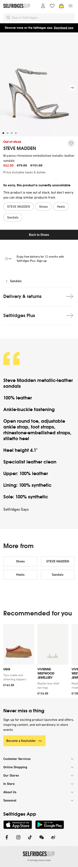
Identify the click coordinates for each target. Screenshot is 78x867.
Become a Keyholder (21, 741)
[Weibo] (53, 840)
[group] (39, 661)
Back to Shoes (39, 235)
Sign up (42, 260)
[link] (17, 677)
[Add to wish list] (71, 143)
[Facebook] (6, 840)
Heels (20, 575)
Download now (63, 28)
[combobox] (42, 17)
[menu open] (70, 6)
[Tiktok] (30, 840)
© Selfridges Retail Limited (39, 860)
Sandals (16, 281)
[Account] (43, 6)
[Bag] (61, 6)
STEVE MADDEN (19, 148)
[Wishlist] (52, 6)
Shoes (20, 561)
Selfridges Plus (19, 315)
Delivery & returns (22, 296)
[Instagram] (18, 840)
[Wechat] (41, 840)
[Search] (8, 17)
